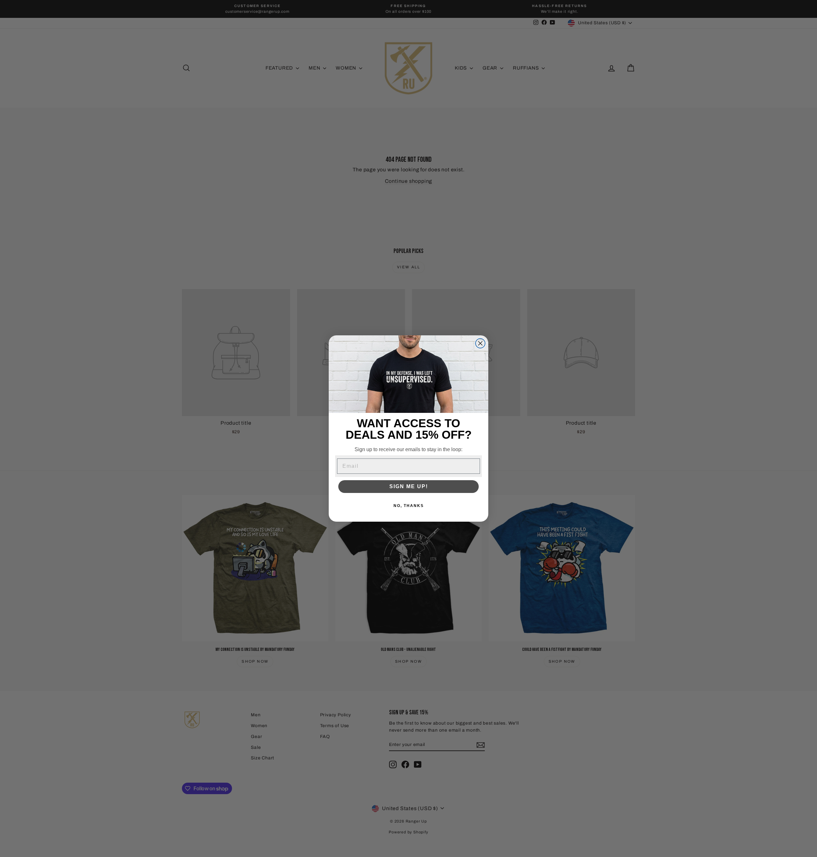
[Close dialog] (480, 343)
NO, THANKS (409, 505)
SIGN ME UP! (408, 486)
